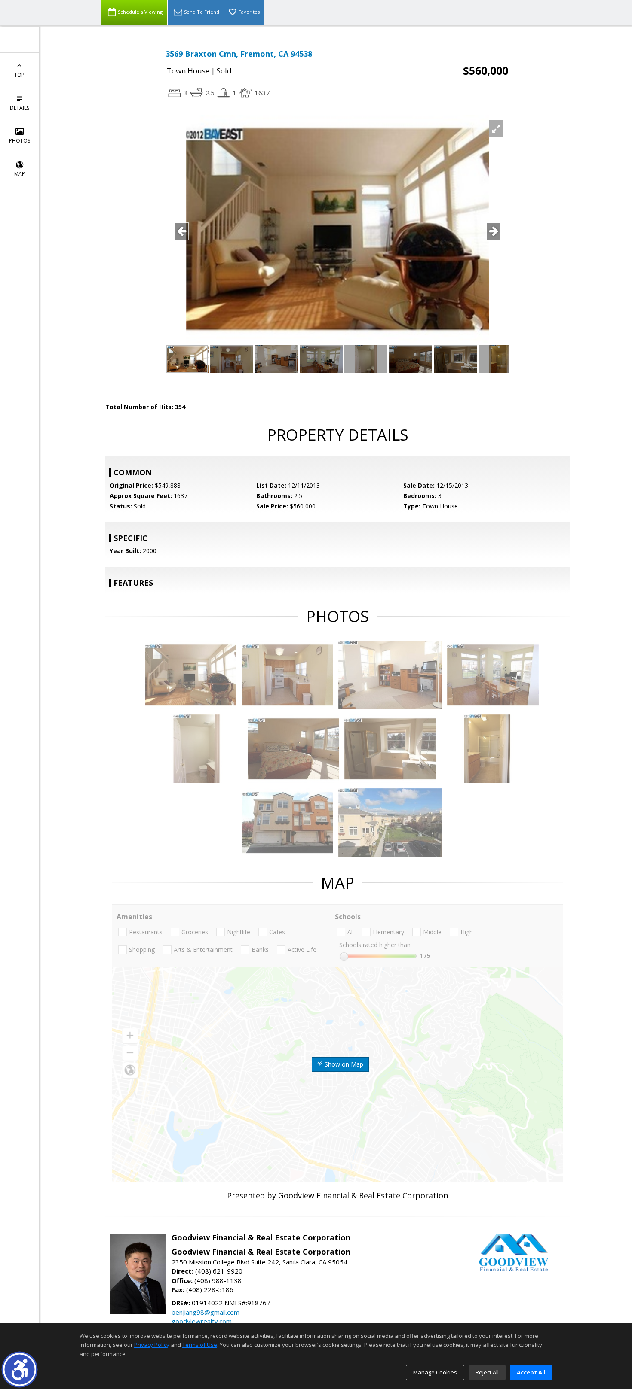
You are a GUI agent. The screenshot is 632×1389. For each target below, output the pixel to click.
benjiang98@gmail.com (205, 1312)
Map (19, 173)
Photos (19, 140)
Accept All (531, 1372)
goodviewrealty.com (202, 1321)
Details (19, 108)
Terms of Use (199, 1345)
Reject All (487, 1372)
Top (19, 75)
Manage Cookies (435, 1372)
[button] (19, 1369)
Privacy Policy (151, 1345)
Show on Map (343, 1064)
